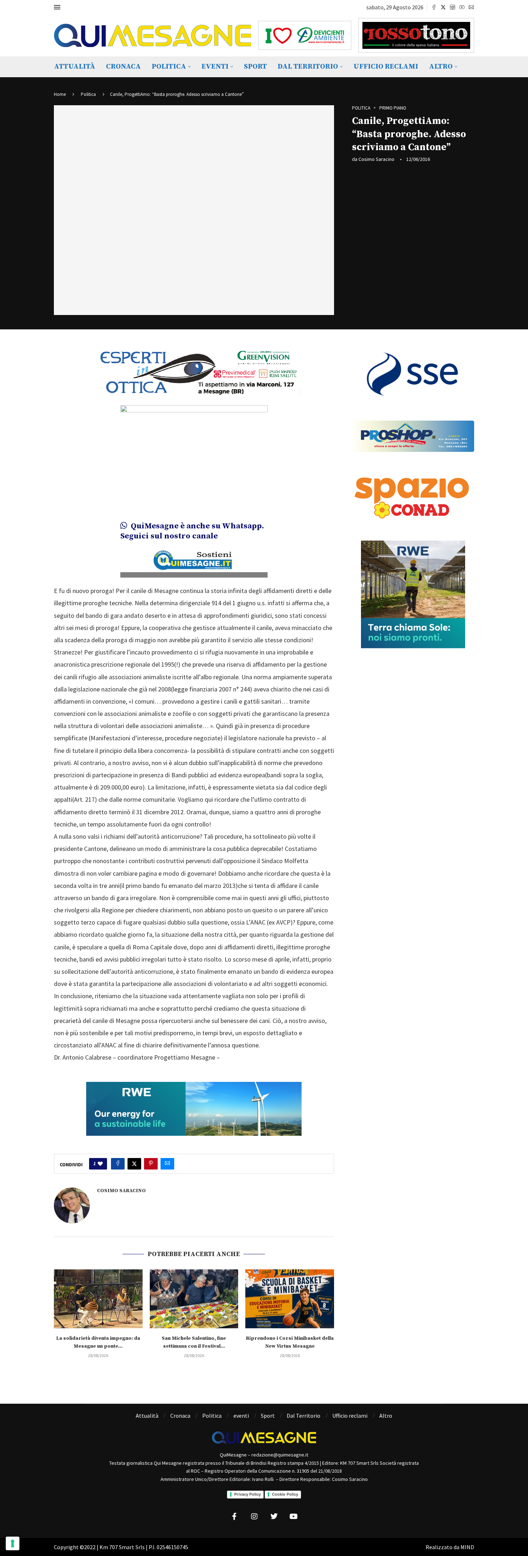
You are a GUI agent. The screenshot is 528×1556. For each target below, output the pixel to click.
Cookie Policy (285, 1494)
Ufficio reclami (385, 66)
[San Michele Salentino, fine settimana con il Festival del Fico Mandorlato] (194, 1298)
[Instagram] (452, 7)
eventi (215, 66)
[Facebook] (434, 7)
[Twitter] (443, 7)
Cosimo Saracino (376, 159)
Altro (441, 66)
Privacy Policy (247, 1494)
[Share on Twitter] (134, 1164)
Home (60, 94)
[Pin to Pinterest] (151, 1164)
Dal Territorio (308, 66)
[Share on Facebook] (118, 1164)
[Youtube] (462, 7)
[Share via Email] (167, 1164)
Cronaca (123, 66)
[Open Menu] (57, 7)
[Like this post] (100, 1164)
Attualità (74, 66)
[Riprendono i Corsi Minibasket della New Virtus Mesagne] (289, 1298)
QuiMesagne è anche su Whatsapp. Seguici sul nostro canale (192, 531)
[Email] (471, 7)
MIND (467, 1547)
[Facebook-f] (234, 1516)
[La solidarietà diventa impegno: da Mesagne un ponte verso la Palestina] (98, 1298)
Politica (169, 66)
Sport (255, 66)
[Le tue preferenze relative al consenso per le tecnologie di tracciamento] (12, 1543)
